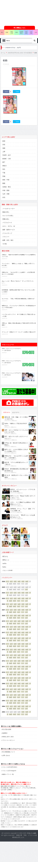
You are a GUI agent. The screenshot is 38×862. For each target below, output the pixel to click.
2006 (3, 695)
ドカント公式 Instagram (9, 770)
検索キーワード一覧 (8, 774)
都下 (3, 162)
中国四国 (26, 32)
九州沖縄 (31, 32)
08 (10, 601)
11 (21, 601)
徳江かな (5, 556)
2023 (3, 598)
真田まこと (5, 560)
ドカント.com (31, 833)
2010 (3, 672)
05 (22, 581)
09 (14, 601)
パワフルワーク (7, 222)
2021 (3, 610)
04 (18, 581)
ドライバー (5, 237)
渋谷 (3, 144)
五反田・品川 (6, 155)
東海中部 (12, 32)
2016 (3, 638)
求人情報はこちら (19, 28)
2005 (3, 701)
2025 (3, 587)
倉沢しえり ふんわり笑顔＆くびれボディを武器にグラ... (16, 450)
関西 (16, 32)
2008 (3, 683)
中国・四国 (5, 190)
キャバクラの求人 (7, 216)
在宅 (3, 197)
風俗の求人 (5, 212)
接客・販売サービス (8, 230)
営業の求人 (5, 219)
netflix (4, 563)
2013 (3, 655)
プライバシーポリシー (8, 740)
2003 (3, 712)
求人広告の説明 (6, 729)
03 (14, 581)
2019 (3, 621)
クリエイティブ (7, 233)
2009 (3, 678)
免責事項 (4, 733)
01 (6, 581)
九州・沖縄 (5, 194)
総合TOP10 (15, 412)
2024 (3, 593)
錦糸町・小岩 (6, 159)
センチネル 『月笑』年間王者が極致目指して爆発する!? (18, 298)
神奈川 (4, 166)
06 (26, 581)
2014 (3, 650)
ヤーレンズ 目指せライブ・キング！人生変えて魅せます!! (18, 332)
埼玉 (3, 169)
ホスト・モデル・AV (8, 226)
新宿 (3, 141)
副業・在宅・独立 (7, 240)
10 (17, 601)
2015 (3, 644)
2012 (3, 661)
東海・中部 (5, 180)
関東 (7, 32)
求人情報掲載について (8, 752)
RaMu (4, 567)
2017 (3, 632)
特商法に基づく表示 (8, 736)
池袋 (3, 148)
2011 (3, 667)
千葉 (3, 173)
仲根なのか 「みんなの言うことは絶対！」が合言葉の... (16, 457)
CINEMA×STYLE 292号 (13, 47)
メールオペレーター (8, 208)
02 (10, 581)
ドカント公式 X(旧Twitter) (9, 767)
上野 (3, 152)
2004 (3, 706)
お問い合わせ (6, 755)
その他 (4, 244)
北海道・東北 (6, 187)
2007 (3, 689)
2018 (3, 627)
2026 (3, 581)
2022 (3, 604)
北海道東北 (21, 32)
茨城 (3, 176)
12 (25, 589)
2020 (3, 615)
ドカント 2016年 (7, 570)
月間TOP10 (6, 412)
